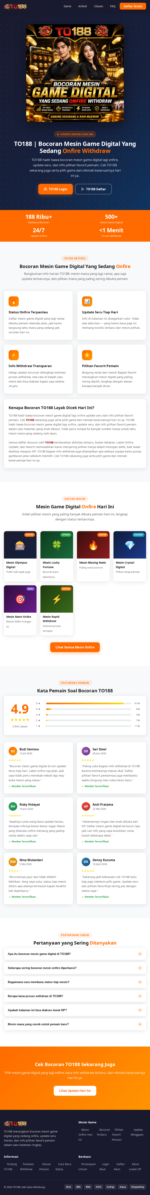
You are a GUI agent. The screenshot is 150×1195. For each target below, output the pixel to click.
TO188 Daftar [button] (96, 189)
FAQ (112, 6)
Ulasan (98, 6)
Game (67, 6)
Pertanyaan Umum (87, 1166)
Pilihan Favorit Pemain (117, 1134)
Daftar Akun (119, 1166)
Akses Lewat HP (135, 1166)
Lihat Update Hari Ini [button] (75, 1091)
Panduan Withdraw (27, 1166)
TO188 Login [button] (58, 189)
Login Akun (104, 1166)
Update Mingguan (137, 1132)
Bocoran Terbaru (103, 1132)
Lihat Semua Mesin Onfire (75, 647)
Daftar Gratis (133, 6)
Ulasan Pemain (45, 1166)
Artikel (82, 6)
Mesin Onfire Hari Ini (86, 1134)
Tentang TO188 (10, 1166)
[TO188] (15, 6)
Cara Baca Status (63, 1166)
